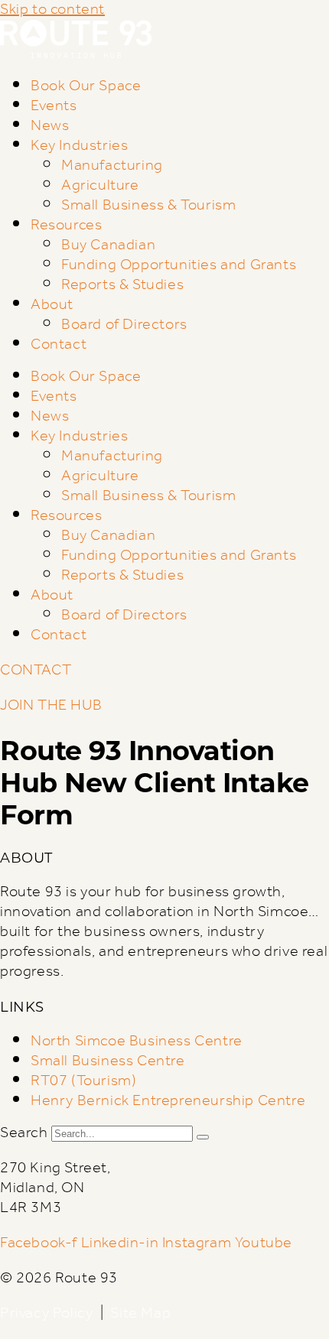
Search (24, 1133)
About (52, 305)
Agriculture (100, 185)
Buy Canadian (108, 245)
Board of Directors (124, 325)
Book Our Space (86, 86)
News (50, 126)
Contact (58, 344)
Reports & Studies (122, 285)
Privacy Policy (46, 1313)
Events (54, 106)
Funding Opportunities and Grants (178, 265)
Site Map (140, 1313)
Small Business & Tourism (148, 205)
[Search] (203, 1137)
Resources (66, 225)
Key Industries (79, 146)
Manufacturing (112, 165)
